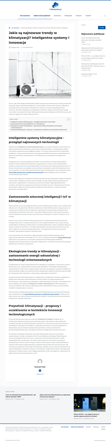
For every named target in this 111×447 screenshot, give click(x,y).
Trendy (88, 16)
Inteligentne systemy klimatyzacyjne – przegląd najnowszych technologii (33, 122)
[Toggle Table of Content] (68, 119)
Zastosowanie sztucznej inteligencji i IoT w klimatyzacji (28, 124)
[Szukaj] (104, 15)
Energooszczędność (42, 16)
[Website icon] (40, 370)
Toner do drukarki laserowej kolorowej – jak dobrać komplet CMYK (91, 40)
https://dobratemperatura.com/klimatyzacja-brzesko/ (41, 294)
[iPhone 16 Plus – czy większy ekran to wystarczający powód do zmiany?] (89, 403)
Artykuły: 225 (40, 374)
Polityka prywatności (99, 440)
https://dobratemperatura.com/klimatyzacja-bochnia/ (26, 172)
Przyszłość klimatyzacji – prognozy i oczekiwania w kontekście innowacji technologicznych (39, 129)
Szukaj (83, 25)
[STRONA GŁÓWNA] (9, 28)
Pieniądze (68, 16)
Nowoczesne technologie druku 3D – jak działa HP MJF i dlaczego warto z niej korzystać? (93, 66)
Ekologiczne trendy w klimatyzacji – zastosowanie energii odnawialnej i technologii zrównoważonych (36, 126)
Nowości (57, 16)
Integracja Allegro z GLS (89, 74)
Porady (79, 16)
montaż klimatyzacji (64, 237)
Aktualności (25, 16)
